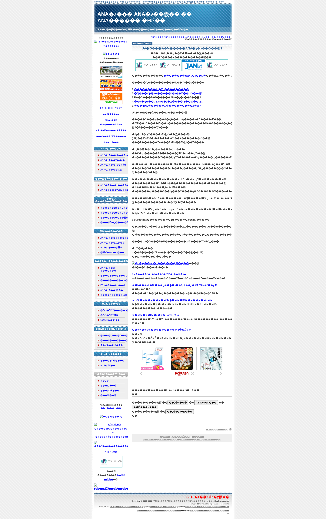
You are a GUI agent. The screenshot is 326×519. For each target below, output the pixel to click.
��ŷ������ (111, 114)
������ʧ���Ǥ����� (113, 208)
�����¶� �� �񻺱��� (163, 507)
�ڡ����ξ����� (217, 429)
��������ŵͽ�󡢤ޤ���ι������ (161, 89)
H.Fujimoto (224, 504)
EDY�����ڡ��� (112, 285)
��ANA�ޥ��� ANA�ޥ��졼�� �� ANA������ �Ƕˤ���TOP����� (182, 439)
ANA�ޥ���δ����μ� (113, 155)
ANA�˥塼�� (107, 365)
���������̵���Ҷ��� (113, 340)
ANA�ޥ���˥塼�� (111, 290)
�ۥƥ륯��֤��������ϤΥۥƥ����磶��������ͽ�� (172, 300)
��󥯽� (104, 380)
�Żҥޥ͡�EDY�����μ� (113, 310)
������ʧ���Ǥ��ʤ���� (113, 212)
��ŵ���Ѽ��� (220, 37)
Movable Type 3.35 (209, 504)
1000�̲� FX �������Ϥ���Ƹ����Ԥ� (207, 507)
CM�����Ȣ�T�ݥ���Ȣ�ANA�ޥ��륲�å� (159, 274)
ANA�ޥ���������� (113, 238)
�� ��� (165, 437)
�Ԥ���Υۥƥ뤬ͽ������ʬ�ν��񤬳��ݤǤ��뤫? (168, 93)
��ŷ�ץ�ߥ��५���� (111, 108)
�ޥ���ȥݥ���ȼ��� (113, 335)
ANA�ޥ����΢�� (111, 247)
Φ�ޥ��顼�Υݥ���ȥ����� (111, 130)
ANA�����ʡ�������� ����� (209, 510)
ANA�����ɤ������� (113, 185)
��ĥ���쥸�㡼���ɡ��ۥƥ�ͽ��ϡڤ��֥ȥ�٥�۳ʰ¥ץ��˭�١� (174, 285)
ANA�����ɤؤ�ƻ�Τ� (113, 190)
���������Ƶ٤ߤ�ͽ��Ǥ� (185, 75)
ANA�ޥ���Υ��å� (112, 160)
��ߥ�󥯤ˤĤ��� (109, 390)
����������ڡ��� (113, 280)
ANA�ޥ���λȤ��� (112, 242)
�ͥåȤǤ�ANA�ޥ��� (112, 252)
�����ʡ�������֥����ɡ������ (159, 510)
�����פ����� (112, 360)
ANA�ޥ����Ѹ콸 (111, 169)
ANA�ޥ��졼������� (108, 269)
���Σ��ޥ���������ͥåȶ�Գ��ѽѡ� (161, 329)
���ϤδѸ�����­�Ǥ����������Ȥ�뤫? (167, 105)
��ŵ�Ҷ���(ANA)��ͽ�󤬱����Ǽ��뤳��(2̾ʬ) (168, 101)
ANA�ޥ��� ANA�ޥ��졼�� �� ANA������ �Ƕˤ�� (180, 37)
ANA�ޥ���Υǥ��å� (113, 164)
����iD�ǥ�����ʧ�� (113, 222)
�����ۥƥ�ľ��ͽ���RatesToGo (155, 314)
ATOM (118, 407)
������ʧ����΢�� (113, 217)
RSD (103, 407)
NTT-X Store (111, 452)
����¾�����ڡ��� (113, 295)
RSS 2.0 (110, 407)
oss (227, 513)
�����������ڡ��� (113, 275)
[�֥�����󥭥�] (111, 54)
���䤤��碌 (108, 395)
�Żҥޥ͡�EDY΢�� (109, 315)
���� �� (198, 437)
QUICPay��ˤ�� (110, 320)
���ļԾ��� (108, 385)
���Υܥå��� (111, 142)
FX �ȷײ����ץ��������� (125, 507)
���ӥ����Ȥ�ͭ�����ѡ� (111, 136)
